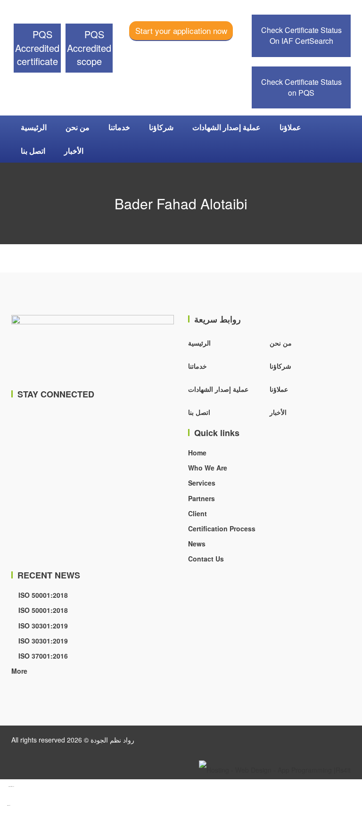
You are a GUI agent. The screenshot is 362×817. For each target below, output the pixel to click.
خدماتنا (119, 127)
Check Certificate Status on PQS (301, 87)
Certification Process (221, 528)
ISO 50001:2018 (42, 595)
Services (201, 482)
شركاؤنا (161, 127)
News (197, 543)
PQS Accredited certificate (37, 47)
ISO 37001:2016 (42, 655)
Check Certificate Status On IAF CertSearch (301, 35)
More (19, 671)
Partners (201, 498)
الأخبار (73, 150)
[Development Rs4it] (275, 768)
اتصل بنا (33, 150)
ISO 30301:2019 (42, 625)
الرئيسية (34, 127)
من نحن (78, 127)
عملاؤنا (290, 127)
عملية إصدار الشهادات (226, 127)
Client (197, 513)
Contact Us (206, 558)
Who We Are (207, 467)
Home (197, 452)
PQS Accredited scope (89, 47)
